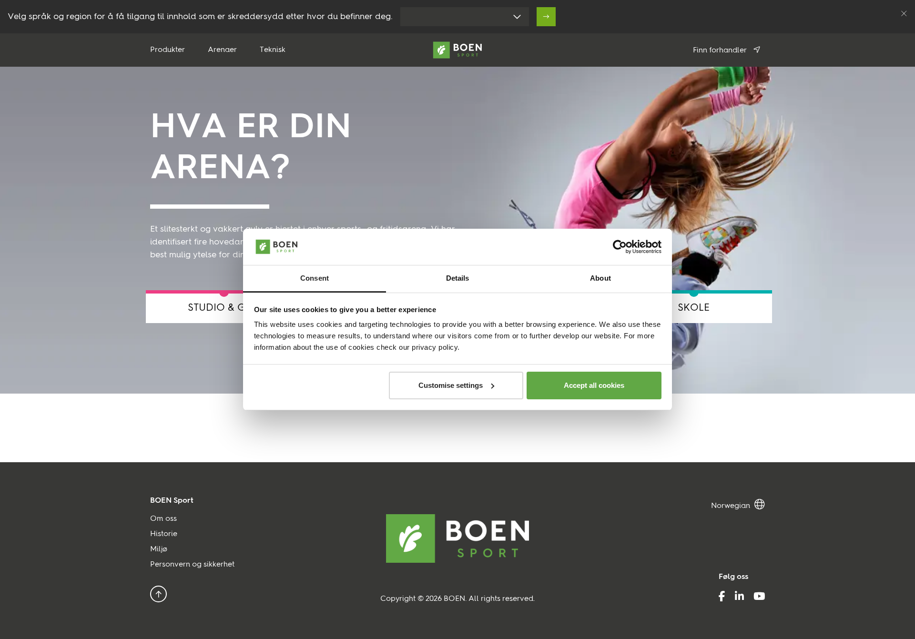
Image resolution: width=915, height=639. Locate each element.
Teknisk (272, 50)
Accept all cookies (594, 385)
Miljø (158, 549)
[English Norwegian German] (738, 504)
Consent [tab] (314, 278)
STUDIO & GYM (224, 308)
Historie (163, 534)
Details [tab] (457, 278)
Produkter (167, 50)
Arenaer (222, 50)
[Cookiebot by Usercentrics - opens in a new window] (619, 247)
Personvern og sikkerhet (192, 564)
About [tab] (600, 278)
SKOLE (694, 308)
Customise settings (450, 385)
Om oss (163, 519)
